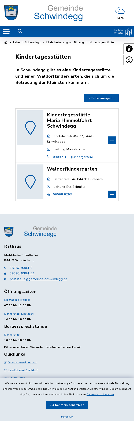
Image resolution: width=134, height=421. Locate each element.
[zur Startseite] (43, 13)
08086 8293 (62, 194)
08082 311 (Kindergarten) (73, 157)
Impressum (67, 416)
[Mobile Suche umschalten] (20, 31)
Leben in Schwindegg (27, 42)
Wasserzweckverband (22, 362)
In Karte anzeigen (100, 98)
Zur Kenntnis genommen (67, 405)
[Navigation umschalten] (6, 31)
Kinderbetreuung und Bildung (65, 42)
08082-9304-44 (22, 273)
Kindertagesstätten (102, 42)
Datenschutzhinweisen (100, 394)
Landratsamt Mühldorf (23, 370)
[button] (129, 49)
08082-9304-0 (21, 268)
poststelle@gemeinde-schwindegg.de (38, 279)
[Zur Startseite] (6, 42)
